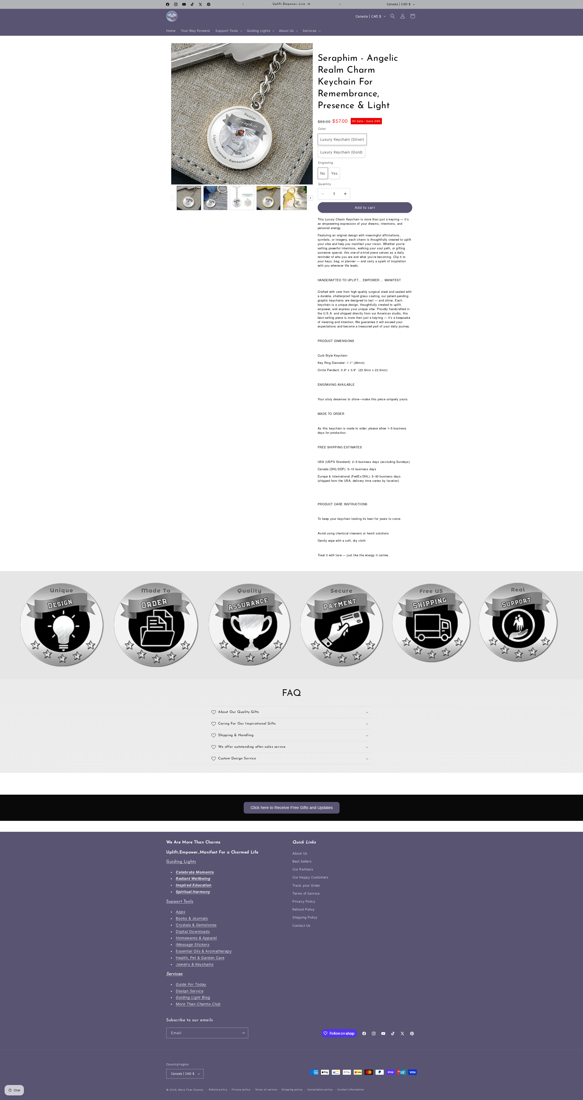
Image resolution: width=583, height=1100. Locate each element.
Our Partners (302, 869)
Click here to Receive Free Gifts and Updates (292, 807)
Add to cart (365, 207)
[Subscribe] (243, 1033)
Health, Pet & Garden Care (200, 957)
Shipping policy (292, 1089)
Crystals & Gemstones (196, 925)
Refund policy (218, 1089)
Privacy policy (241, 1089)
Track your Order (306, 885)
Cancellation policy (320, 1089)
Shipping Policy (304, 917)
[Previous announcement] (243, 4)
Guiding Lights (181, 862)
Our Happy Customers (310, 877)
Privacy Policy (303, 901)
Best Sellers (301, 861)
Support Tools (179, 902)
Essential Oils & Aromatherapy (204, 951)
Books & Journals (192, 918)
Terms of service (266, 1089)
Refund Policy (303, 909)
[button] (228, 31)
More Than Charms (191, 1089)
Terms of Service (306, 893)
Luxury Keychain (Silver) (342, 139)
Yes (334, 173)
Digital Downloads (193, 931)
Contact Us (301, 925)
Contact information (350, 1089)
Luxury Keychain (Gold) (341, 152)
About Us (299, 853)
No (322, 173)
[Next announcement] (340, 4)
